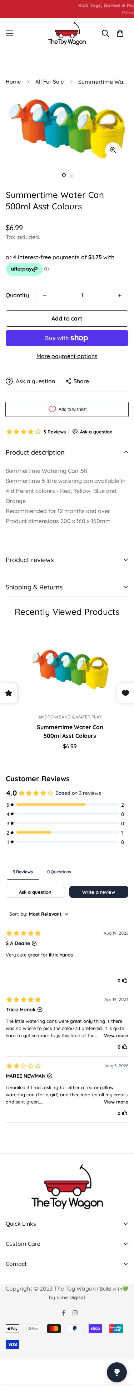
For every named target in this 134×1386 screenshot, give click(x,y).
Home (13, 81)
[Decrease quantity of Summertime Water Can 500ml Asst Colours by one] (44, 295)
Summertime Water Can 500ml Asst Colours (70, 731)
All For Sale (49, 81)
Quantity (17, 295)
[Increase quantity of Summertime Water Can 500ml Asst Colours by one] (119, 295)
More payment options (67, 356)
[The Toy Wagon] (67, 33)
